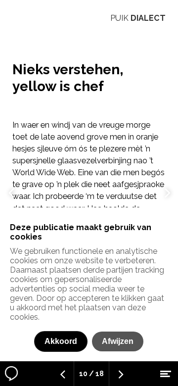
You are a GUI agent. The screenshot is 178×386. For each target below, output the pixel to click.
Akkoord (60, 341)
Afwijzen (118, 341)
